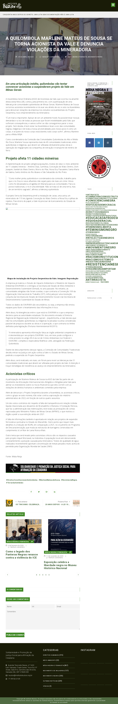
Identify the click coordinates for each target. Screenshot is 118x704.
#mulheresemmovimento (98, 250)
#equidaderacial (99, 220)
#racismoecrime (94, 255)
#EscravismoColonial (97, 223)
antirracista (96, 279)
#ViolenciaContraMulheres (98, 271)
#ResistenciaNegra (69, 480)
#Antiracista (92, 195)
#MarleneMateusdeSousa (49, 480)
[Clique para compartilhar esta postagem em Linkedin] (55, 492)
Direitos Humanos (51, 655)
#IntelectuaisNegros (100, 238)
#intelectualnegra (93, 240)
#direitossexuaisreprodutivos (101, 216)
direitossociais (92, 282)
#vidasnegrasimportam (101, 269)
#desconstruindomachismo (97, 207)
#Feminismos (93, 232)
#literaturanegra (93, 242)
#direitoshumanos (97, 212)
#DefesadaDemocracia (101, 204)
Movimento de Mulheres (53, 670)
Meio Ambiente (49, 660)
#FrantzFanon (91, 234)
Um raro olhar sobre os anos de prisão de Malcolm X (66, 544)
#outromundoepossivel (96, 253)
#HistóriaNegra (94, 236)
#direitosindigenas (96, 214)
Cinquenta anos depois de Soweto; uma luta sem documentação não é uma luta (38, 14)
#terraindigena (94, 267)
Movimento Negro (95, 57)
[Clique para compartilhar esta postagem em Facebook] (31, 492)
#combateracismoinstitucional (102, 198)
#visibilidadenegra (94, 276)
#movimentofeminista (97, 245)
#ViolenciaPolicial (96, 274)
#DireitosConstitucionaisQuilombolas (22, 480)
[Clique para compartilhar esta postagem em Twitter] (39, 492)
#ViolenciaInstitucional (97, 273)
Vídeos (46, 686)
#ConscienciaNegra (100, 200)
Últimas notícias (50, 681)
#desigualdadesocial (95, 208)
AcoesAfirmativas (94, 278)
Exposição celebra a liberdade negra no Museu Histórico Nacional (26, 565)
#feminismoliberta (98, 227)
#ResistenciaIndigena (98, 262)
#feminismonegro (101, 230)
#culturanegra (92, 203)
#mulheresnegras (94, 251)
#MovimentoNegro (101, 247)
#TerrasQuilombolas (14, 483)
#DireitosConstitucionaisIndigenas (101, 210)
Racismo (105, 282)
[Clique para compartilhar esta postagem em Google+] (47, 492)
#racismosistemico (100, 259)
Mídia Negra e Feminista (77, 57)
